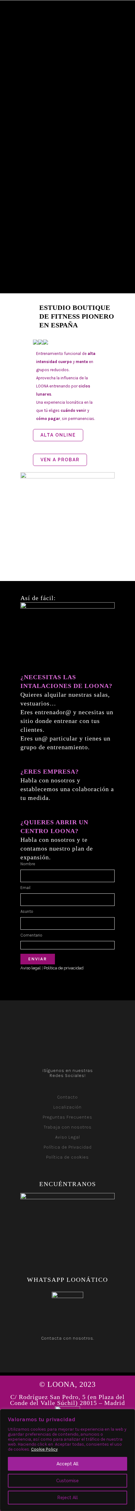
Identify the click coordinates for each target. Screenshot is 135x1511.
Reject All (67, 1497)
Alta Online (58, 434)
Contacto (67, 1097)
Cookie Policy (44, 1449)
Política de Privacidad (68, 1147)
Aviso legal (30, 968)
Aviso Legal (67, 1137)
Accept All (67, 1463)
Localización (67, 1107)
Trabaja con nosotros (68, 1127)
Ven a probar (59, 459)
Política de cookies (67, 1157)
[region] (67, 1460)
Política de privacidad (64, 968)
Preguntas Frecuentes (67, 1117)
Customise (67, 1480)
